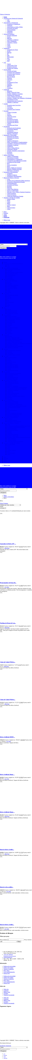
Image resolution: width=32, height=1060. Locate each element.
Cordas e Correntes (12, 112)
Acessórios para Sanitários (13, 72)
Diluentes (9, 187)
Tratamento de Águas (12, 49)
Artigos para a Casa (12, 65)
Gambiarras (10, 146)
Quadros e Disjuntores (12, 140)
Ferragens (6, 111)
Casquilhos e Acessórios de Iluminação (16, 143)
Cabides (9, 123)
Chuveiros (9, 79)
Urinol (8, 81)
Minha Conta (7, 220)
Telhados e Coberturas (12, 102)
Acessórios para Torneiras (13, 74)
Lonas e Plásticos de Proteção (14, 96)
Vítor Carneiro (15, 1043)
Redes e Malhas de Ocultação (14, 168)
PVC (8, 61)
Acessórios (9, 173)
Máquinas (9, 91)
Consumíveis (10, 131)
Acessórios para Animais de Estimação (13, 18)
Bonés (8, 200)
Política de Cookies (8, 967)
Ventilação (9, 25)
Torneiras (9, 78)
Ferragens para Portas (12, 125)
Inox (8, 58)
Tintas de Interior (11, 193)
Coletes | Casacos (11, 204)
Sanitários (9, 85)
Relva (8, 166)
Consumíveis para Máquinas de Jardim (16, 160)
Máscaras (9, 38)
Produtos (6, 213)
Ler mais (6, 587)
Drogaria (9, 186)
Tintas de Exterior (11, 195)
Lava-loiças (10, 108)
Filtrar (19, 941)
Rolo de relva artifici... (6, 887)
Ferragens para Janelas (12, 121)
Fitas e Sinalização (11, 41)
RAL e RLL (7, 970)
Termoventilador (11, 29)
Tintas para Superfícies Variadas (15, 196)
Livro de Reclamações (9, 972)
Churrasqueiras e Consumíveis (14, 159)
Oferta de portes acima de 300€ (11, 225)
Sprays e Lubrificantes (12, 190)
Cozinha (6, 103)
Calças (8, 209)
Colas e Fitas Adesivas (12, 189)
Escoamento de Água (12, 82)
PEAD (8, 51)
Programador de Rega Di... (8, 582)
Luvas (8, 44)
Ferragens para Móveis (12, 122)
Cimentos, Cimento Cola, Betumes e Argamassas (19, 98)
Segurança (9, 118)
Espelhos (9, 84)
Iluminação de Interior (12, 136)
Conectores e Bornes (12, 149)
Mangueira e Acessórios (13, 170)
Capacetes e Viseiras (12, 42)
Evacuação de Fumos (12, 28)
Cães (8, 20)
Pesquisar (3, 248)
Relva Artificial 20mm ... (7, 774)
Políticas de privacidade (9, 966)
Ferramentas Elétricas (12, 132)
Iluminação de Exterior (13, 138)
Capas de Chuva (11, 207)
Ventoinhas (10, 31)
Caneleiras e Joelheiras (12, 39)
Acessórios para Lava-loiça (14, 105)
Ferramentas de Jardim (12, 158)
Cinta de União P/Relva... (7, 662)
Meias (8, 203)
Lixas (8, 179)
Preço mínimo (3, 939)
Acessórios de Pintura (12, 185)
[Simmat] (5, 13)
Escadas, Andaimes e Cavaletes (15, 94)
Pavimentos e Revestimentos (11, 172)
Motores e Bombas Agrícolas (14, 169)
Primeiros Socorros (12, 66)
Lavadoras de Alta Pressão (13, 162)
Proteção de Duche (12, 71)
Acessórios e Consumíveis (13, 24)
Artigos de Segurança (9, 34)
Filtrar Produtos (4, 503)
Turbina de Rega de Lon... (8, 623)
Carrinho (6, 993)
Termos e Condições (9, 969)
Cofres (8, 113)
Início (5, 211)
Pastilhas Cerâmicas (12, 175)
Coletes (9, 47)
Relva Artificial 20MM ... (7, 737)
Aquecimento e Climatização (11, 22)
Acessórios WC (11, 75)
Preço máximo (28, 939)
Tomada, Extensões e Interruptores (16, 150)
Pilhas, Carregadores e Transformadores (17, 142)
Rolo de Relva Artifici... (7, 849)
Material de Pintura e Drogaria (11, 177)
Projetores (9, 152)
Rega (8, 163)
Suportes (9, 115)
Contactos (6, 990)
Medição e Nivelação (12, 133)
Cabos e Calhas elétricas (13, 148)
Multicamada (10, 57)
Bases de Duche (11, 76)
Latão (8, 59)
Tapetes (9, 64)
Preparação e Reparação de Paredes (16, 182)
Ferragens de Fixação (12, 119)
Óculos (9, 37)
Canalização (7, 48)
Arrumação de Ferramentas (14, 128)
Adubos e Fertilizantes (12, 156)
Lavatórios (9, 88)
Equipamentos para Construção (15, 101)
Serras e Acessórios (12, 165)
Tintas (5, 214)
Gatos (8, 21)
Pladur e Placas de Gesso (13, 92)
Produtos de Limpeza (12, 68)
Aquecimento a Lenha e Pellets (15, 27)
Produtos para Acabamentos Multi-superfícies (18, 180)
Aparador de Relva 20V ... (8, 544)
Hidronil (9, 52)
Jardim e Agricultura (9, 155)
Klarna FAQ (7, 973)
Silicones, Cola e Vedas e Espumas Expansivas (18, 192)
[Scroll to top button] (29, 1053)
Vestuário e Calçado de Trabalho (12, 197)
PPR (8, 55)
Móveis (9, 86)
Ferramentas (7, 126)
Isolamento (10, 32)
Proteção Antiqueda (12, 35)
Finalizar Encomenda (9, 995)
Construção (6, 89)
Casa (5, 62)
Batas (8, 206)
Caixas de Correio (11, 116)
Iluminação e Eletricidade (10, 135)
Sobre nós (6, 989)
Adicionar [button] (6, 548)
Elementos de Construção (13, 95)
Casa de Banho (7, 69)
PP (8, 54)
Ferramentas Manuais (12, 129)
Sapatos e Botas (11, 199)
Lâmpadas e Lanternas (12, 145)
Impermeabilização (12, 183)
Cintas (8, 45)
